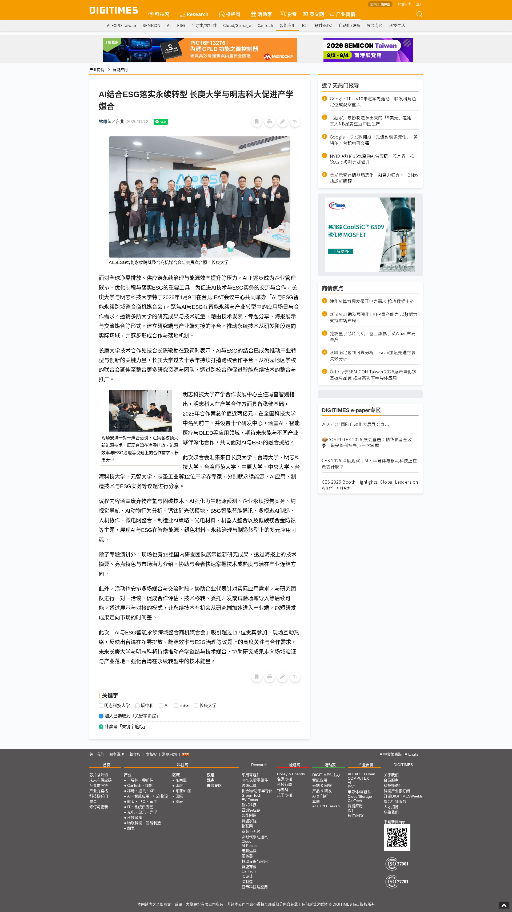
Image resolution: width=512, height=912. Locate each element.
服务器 (247, 856)
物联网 (247, 826)
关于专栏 (284, 795)
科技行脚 (284, 784)
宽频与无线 (251, 831)
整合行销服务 (395, 801)
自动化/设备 (349, 25)
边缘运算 (249, 785)
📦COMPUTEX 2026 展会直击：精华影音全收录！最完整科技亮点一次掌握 (367, 442)
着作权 (135, 754)
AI (169, 25)
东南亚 (181, 780)
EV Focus (250, 799)
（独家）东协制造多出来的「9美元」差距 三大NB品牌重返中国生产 (373, 121)
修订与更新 (98, 807)
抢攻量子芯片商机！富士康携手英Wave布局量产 (373, 336)
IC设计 (247, 876)
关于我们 (96, 754)
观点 (210, 780)
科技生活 (397, 25)
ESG (181, 25)
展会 (93, 801)
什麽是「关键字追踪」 (126, 726)
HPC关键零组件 (255, 780)
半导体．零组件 (140, 780)
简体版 (385, 4)
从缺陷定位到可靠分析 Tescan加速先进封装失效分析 (373, 356)
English (414, 754)
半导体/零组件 (204, 25)
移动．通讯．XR (141, 791)
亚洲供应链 (251, 810)
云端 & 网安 (322, 785)
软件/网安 (323, 25)
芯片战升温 (98, 775)
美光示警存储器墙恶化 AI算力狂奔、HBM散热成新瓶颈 (374, 178)
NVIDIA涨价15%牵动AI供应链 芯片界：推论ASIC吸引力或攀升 (372, 159)
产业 (127, 775)
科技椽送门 (98, 796)
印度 (179, 785)
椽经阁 (233, 13)
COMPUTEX (358, 778)
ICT (305, 25)
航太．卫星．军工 (142, 801)
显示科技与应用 (255, 887)
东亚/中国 (183, 791)
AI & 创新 (320, 796)
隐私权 (151, 754)
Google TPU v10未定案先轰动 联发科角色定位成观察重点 (373, 102)
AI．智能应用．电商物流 (147, 796)
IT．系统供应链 (140, 807)
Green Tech (251, 795)
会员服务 (391, 780)
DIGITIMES (403, 765)
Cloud (246, 841)
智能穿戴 (249, 866)
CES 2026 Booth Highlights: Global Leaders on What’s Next (370, 485)
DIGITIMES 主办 (326, 775)
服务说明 (116, 754)
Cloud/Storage (237, 25)
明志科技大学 (117, 706)
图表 (131, 828)
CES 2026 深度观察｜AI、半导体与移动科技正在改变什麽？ (369, 464)
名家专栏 (284, 779)
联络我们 (391, 812)
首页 (106, 765)
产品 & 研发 (322, 791)
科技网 (162, 13)
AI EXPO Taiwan (121, 25)
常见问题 (169, 754)
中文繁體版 (392, 754)
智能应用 (287, 25)
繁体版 (374, 4)
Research (198, 13)
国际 (179, 796)
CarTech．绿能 (140, 785)
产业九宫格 (98, 791)
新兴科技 (249, 805)
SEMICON (151, 25)
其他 (316, 801)
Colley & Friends (291, 774)
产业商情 (345, 13)
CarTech (265, 25)
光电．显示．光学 (142, 812)
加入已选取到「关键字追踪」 (132, 716)
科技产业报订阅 (397, 791)
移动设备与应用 (255, 861)
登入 (419, 4)
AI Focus (249, 845)
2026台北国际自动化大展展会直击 (355, 424)
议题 (210, 775)
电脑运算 (249, 850)
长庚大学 (208, 706)
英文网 (317, 13)
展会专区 (375, 25)
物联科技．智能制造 (144, 823)
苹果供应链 (98, 785)
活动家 (265, 13)
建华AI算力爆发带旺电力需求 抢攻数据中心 (372, 301)
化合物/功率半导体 (257, 791)
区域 (176, 775)
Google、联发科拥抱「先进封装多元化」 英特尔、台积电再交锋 (374, 140)
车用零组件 (251, 775)
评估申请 (404, 4)
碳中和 (147, 706)
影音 (289, 13)
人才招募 (391, 807)
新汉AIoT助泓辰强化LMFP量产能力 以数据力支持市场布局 (374, 317)
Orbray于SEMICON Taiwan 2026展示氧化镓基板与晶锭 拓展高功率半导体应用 (373, 375)
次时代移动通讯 (255, 837)
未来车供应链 (100, 780)
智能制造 (249, 815)
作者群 (282, 790)
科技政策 (134, 817)
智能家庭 (249, 821)
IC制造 (247, 881)
